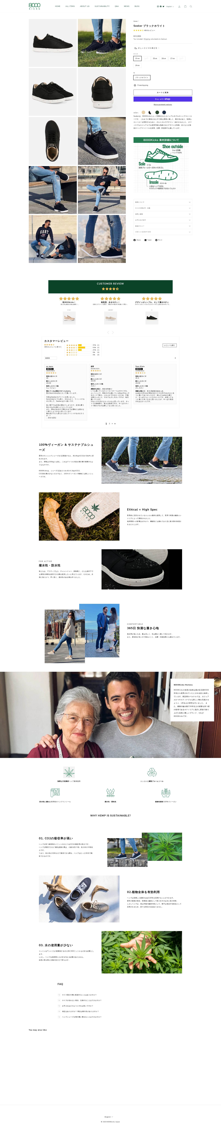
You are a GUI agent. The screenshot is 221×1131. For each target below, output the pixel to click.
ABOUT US (85, 6)
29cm (137, 65)
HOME (57, 6)
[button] (139, 30)
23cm (137, 58)
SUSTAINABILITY (102, 6)
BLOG (137, 6)
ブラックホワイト (141, 78)
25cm (155, 58)
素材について (139, 202)
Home (135, 21)
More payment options (163, 105)
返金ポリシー (139, 226)
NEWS (126, 6)
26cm (164, 58)
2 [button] (109, 424)
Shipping (147, 39)
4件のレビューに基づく (53, 347)
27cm (172, 58)
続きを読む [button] (52, 418)
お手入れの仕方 (140, 220)
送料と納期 (139, 214)
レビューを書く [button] (169, 345)
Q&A (117, 6)
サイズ (136, 54)
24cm (146, 58)
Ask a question (143, 232)
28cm (181, 58)
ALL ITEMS (70, 6)
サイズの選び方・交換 (142, 208)
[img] (110, 289)
